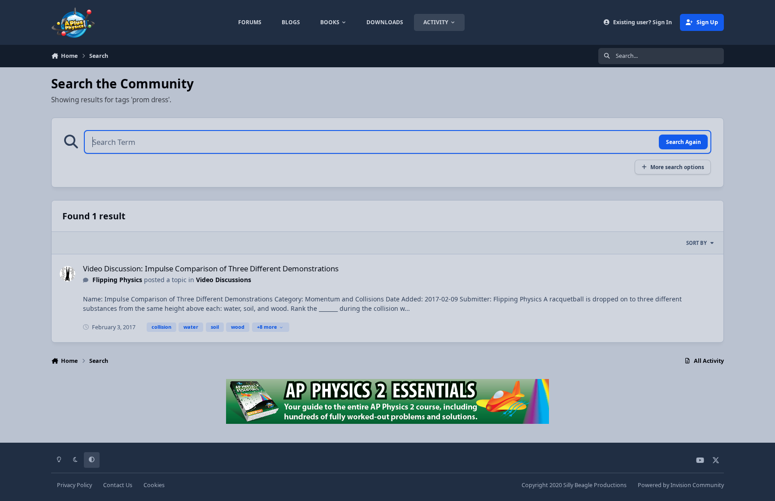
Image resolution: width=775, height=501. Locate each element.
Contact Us (117, 485)
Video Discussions (223, 279)
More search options (677, 166)
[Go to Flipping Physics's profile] (67, 274)
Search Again (683, 141)
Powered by (681, 485)
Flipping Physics (117, 279)
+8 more (267, 326)
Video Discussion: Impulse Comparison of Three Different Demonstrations (211, 268)
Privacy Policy (74, 485)
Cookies (154, 485)
